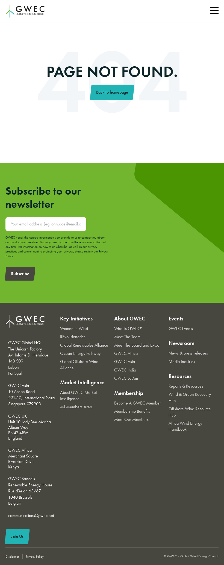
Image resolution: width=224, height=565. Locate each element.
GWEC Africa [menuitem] (126, 353)
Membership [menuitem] (128, 393)
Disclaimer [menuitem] (12, 556)
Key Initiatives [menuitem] (76, 318)
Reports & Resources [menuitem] (186, 386)
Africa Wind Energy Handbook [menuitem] (185, 426)
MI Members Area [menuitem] (76, 407)
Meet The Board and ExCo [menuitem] (136, 345)
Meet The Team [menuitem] (127, 337)
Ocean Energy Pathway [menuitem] (80, 353)
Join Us (17, 536)
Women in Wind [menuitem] (74, 328)
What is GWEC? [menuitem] (128, 328)
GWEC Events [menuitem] (181, 328)
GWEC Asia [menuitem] (124, 361)
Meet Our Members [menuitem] (131, 419)
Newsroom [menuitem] (181, 343)
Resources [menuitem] (180, 376)
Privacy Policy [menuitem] (35, 556)
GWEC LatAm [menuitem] (126, 378)
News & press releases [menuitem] (188, 353)
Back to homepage (112, 92)
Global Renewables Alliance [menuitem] (84, 345)
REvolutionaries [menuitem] (73, 337)
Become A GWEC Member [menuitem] (137, 403)
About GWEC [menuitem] (129, 318)
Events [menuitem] (176, 318)
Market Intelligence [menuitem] (82, 382)
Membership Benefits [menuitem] (132, 411)
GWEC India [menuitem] (125, 370)
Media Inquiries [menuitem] (182, 361)
